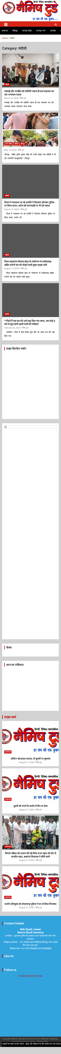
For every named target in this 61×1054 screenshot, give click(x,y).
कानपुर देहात (27, 30)
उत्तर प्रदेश (8, 144)
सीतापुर (15, 30)
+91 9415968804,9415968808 (36, 948)
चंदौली (7, 84)
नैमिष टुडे (23, 98)
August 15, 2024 (11, 209)
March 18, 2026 (11, 98)
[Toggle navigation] (6, 24)
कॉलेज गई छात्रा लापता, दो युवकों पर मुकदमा (30, 758)
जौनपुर (23, 144)
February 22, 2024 (12, 328)
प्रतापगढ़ (8, 752)
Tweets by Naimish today (30, 976)
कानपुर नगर (41, 30)
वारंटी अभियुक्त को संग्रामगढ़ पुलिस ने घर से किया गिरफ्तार (30, 903)
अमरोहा (53, 30)
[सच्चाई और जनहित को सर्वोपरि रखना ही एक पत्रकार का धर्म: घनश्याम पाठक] (30, 70)
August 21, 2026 (26, 762)
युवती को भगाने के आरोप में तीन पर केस (30, 805)
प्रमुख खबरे (10, 717)
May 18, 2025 (10, 150)
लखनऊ (5, 30)
